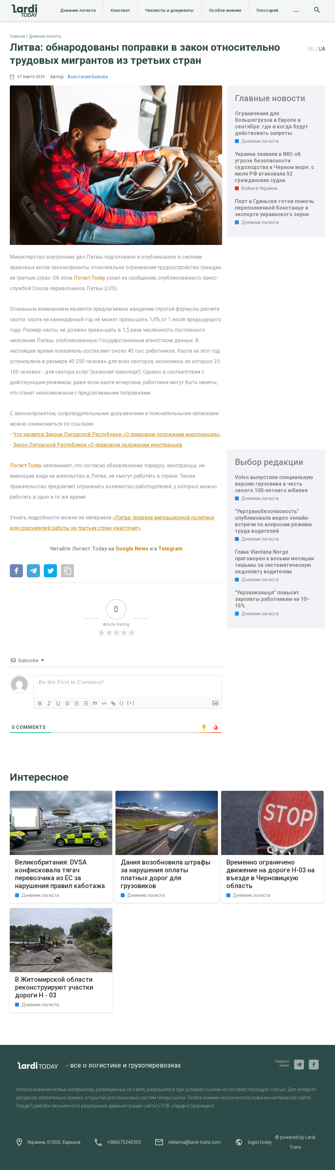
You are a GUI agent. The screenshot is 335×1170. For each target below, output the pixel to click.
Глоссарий (267, 10)
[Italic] (49, 703)
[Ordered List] (76, 703)
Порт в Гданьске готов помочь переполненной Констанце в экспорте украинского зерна (274, 207)
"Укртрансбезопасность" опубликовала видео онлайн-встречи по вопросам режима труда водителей (273, 521)
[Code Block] (104, 703)
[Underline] (58, 703)
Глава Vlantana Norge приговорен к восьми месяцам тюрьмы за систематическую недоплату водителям (274, 562)
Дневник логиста (78, 10)
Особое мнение (225, 10)
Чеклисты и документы (169, 10)
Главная (17, 36)
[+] (130, 702)
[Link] (113, 703)
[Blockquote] (94, 703)
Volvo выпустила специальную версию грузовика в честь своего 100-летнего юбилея (274, 483)
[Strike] (67, 703)
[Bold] (39, 703)
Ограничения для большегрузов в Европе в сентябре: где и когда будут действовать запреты (271, 123)
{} (121, 702)
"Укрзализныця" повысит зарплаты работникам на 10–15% (272, 599)
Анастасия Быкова (87, 76)
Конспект (120, 10)
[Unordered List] (85, 703)
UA (322, 49)
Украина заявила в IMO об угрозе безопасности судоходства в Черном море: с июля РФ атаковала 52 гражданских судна (274, 167)
